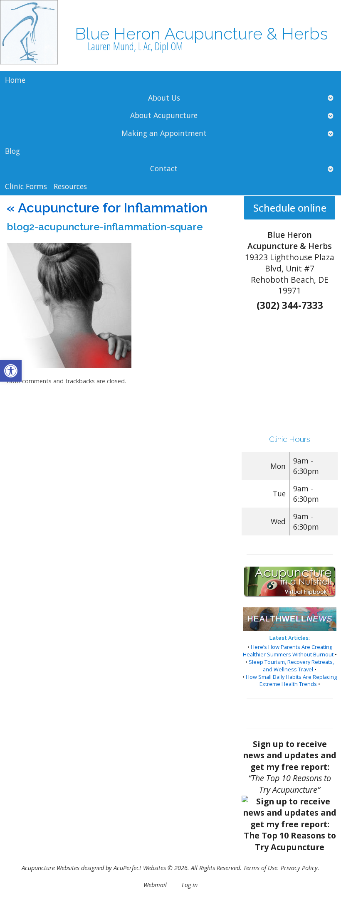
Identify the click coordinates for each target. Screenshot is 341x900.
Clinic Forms (26, 186)
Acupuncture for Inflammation (107, 207)
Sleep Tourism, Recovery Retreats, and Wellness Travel (291, 665)
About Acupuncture (164, 115)
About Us (164, 98)
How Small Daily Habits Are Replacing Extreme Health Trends (291, 680)
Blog (12, 151)
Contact (164, 168)
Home (15, 80)
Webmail (155, 885)
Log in (190, 885)
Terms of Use (260, 868)
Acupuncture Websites (50, 868)
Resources (70, 186)
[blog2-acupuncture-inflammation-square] (69, 365)
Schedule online (289, 208)
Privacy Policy (299, 868)
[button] (11, 371)
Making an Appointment (164, 133)
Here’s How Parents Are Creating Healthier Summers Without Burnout (288, 650)
